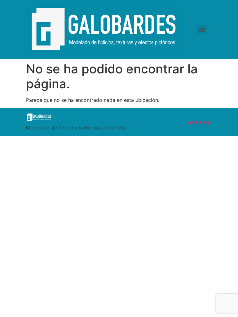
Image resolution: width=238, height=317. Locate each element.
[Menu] (201, 29)
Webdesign (199, 122)
